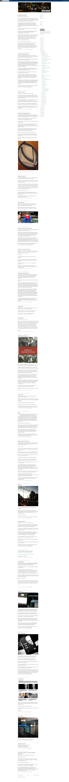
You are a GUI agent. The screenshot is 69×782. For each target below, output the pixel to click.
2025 (42, 39)
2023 (42, 42)
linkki (22, 578)
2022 (42, 43)
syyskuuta (43, 93)
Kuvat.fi (41, 25)
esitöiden (25, 32)
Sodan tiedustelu (36, 364)
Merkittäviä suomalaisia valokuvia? (24, 249)
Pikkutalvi (20, 484)
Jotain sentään (20, 716)
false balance (27, 451)
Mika (48, 31)
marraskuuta (43, 53)
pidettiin (19, 19)
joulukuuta (43, 52)
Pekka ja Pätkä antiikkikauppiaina (24, 113)
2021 (42, 44)
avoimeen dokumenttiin (27, 262)
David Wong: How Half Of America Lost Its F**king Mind (26, 554)
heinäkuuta (43, 96)
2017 (42, 50)
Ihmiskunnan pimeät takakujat (23, 273)
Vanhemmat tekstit (36, 775)
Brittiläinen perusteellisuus (23, 335)
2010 (42, 112)
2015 (42, 105)
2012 (42, 109)
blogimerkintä (24, 522)
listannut (21, 251)
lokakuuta (43, 92)
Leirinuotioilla (20, 394)
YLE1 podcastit (42, 18)
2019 (42, 47)
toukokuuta (43, 98)
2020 (42, 46)
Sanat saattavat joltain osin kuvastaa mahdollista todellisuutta (27, 753)
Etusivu (28, 775)
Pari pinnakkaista (21, 561)
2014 (42, 107)
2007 (42, 116)
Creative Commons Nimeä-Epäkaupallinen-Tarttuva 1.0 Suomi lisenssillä (45, 33)
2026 (42, 38)
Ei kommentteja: (30, 49)
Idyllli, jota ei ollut (21, 92)
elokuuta (43, 94)
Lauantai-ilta (20, 591)
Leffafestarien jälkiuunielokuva (23, 54)
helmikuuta (43, 102)
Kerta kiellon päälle (21, 521)
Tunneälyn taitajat (24, 319)
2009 (42, 113)
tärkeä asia (28, 230)
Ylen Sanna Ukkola (20, 446)
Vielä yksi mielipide (21, 176)
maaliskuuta (43, 101)
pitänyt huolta (25, 310)
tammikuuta (43, 104)
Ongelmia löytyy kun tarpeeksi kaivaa (25, 228)
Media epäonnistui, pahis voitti (23, 441)
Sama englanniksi (21, 202)
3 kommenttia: (29, 87)
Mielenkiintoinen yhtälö (22, 15)
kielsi (23, 307)
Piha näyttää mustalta (22, 743)
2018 (42, 48)
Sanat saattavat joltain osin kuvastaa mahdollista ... (45, 90)
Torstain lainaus (21, 317)
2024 (42, 40)
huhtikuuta (43, 100)
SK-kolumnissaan (26, 566)
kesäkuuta (43, 97)
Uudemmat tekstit (20, 775)
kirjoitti (29, 41)
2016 (42, 51)
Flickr (41, 22)
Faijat (19, 412)
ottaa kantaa (29, 177)
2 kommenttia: (29, 268)
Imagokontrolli (20, 306)
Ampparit (41, 15)
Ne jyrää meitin (21, 679)
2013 (42, 108)
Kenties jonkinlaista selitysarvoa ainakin (25, 551)
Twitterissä (41, 16)
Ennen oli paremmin (21, 633)
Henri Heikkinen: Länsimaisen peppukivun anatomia (25, 552)
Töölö (41, 17)
